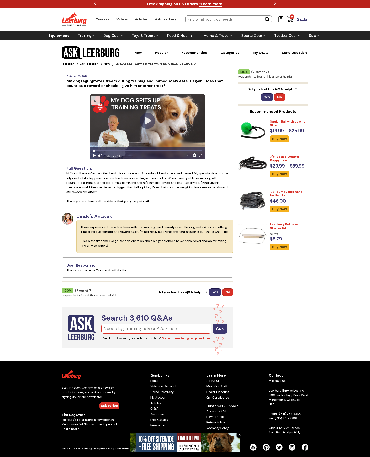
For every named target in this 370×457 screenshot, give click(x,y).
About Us (213, 381)
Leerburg (68, 64)
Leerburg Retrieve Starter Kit (284, 226)
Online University (162, 392)
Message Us (277, 381)
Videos (122, 19)
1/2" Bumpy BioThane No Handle (286, 193)
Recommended (194, 52)
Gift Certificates (217, 397)
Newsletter (158, 425)
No (227, 292)
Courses (102, 19)
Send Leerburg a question (186, 338)
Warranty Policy (217, 428)
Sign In (302, 19)
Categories (230, 52)
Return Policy (215, 422)
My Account (159, 397)
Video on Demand (163, 386)
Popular (161, 52)
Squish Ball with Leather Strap (288, 123)
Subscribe (109, 405)
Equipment (59, 35)
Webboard (157, 414)
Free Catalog (159, 420)
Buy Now (279, 138)
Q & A (154, 408)
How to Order (216, 417)
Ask (220, 329)
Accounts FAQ (216, 411)
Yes (215, 292)
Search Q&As (136, 318)
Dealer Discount (217, 392)
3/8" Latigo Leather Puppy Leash (284, 158)
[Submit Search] (267, 19)
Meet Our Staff (216, 386)
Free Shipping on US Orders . (185, 3)
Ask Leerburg (166, 19)
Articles (141, 19)
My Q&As (261, 52)
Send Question (294, 52)
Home (154, 381)
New (138, 52)
